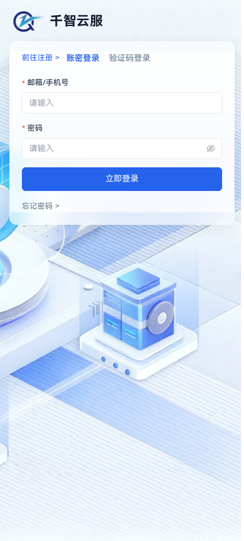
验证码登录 (129, 58)
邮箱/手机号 (48, 82)
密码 (35, 128)
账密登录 (82, 58)
